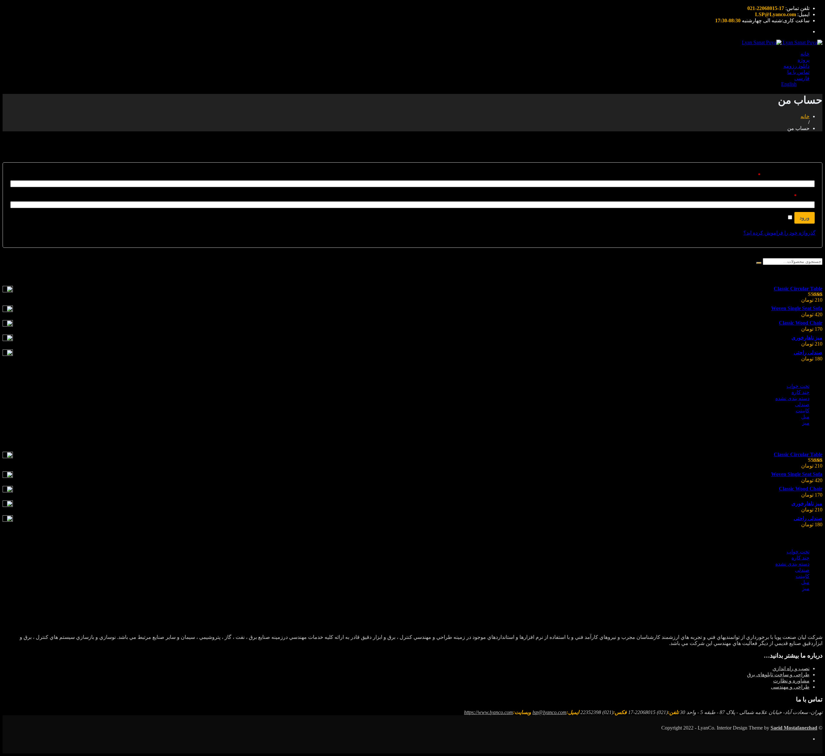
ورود (805, 217)
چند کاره (800, 392)
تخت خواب (798, 386)
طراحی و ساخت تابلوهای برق (778, 674)
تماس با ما (798, 72)
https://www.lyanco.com (488, 712)
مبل (805, 416)
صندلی (802, 404)
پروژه (804, 60)
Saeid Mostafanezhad (794, 728)
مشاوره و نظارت (791, 680)
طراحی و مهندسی (790, 687)
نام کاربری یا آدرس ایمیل (786, 175)
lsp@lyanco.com (549, 712)
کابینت (803, 410)
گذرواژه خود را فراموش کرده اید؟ (779, 233)
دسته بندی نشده (792, 398)
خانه (805, 53)
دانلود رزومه (796, 66)
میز (806, 423)
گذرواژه (804, 196)
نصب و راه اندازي (791, 668)
